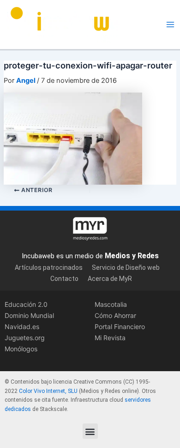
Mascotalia (111, 304)
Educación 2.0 (26, 304)
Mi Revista (110, 338)
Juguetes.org (25, 338)
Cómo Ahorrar (115, 315)
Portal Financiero (120, 326)
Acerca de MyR (110, 278)
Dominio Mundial (29, 315)
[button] (90, 431)
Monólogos (21, 349)
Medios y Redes (132, 255)
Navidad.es (22, 326)
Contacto (64, 278)
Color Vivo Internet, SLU (48, 391)
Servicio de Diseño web (126, 267)
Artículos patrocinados (49, 267)
